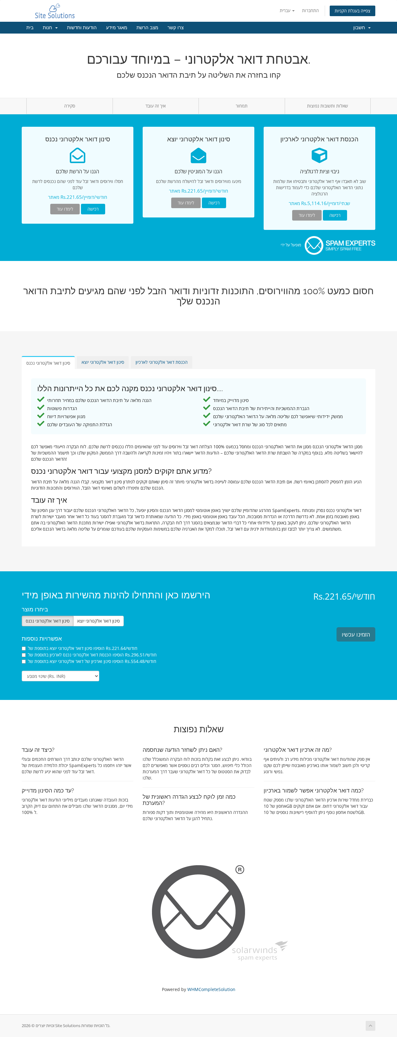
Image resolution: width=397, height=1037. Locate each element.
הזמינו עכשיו (356, 634)
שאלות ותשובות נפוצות (327, 106)
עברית (286, 10)
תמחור (242, 106)
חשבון (360, 27)
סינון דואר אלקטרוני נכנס (47, 621)
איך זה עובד (155, 106)
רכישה (93, 209)
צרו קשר (175, 27)
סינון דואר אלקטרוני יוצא (98, 621)
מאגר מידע (116, 27)
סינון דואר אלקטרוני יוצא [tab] (103, 362)
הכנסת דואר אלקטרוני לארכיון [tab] (162, 362)
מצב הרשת (147, 27)
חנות (49, 27)
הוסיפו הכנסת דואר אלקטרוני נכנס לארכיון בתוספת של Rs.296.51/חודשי (92, 655)
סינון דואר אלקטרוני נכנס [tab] (48, 363)
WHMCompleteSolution (211, 989)
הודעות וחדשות (82, 27)
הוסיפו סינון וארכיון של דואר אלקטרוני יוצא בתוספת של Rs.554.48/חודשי (92, 661)
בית (29, 27)
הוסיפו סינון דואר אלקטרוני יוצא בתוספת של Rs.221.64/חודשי (82, 648)
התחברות (310, 10)
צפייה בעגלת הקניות (352, 11)
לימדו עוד (65, 209)
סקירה (69, 106)
